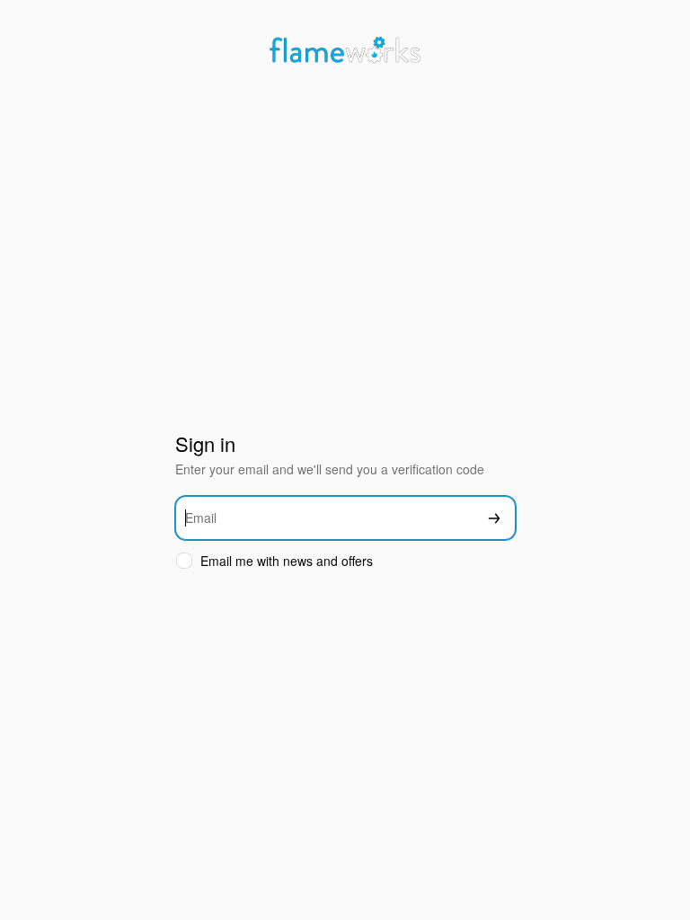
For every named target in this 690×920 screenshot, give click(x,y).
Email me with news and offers (286, 561)
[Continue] (494, 518)
